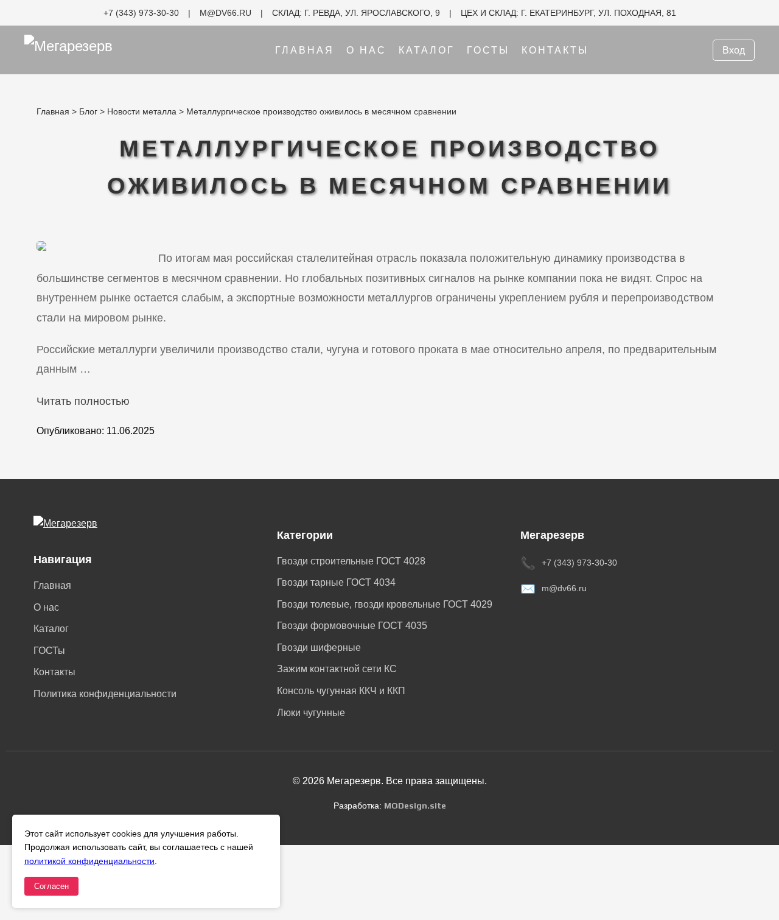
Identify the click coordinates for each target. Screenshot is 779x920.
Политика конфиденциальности (104, 694)
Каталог (427, 50)
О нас (366, 50)
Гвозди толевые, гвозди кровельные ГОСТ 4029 (384, 604)
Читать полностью (83, 401)
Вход (733, 50)
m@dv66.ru (564, 588)
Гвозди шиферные (319, 647)
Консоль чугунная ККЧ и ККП (341, 691)
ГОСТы (488, 50)
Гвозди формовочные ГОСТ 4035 (352, 625)
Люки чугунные (311, 713)
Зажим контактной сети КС (337, 669)
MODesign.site (415, 805)
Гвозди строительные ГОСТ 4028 (351, 561)
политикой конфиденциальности (89, 861)
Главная (304, 50)
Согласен (51, 886)
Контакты (555, 50)
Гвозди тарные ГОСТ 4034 (336, 582)
